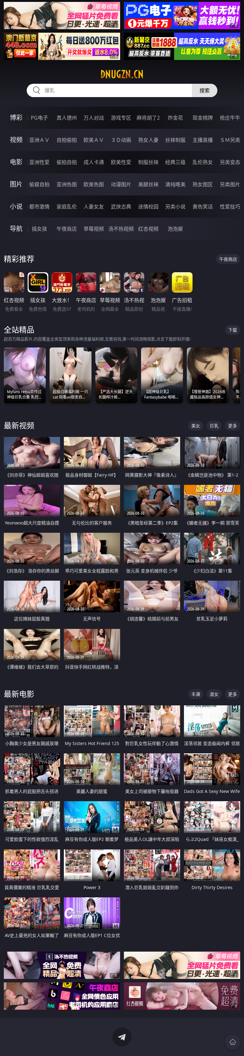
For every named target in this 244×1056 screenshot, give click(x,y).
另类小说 (175, 206)
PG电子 (39, 117)
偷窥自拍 (39, 184)
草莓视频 (94, 228)
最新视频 (19, 425)
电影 (16, 162)
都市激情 (39, 206)
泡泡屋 (175, 228)
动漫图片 (121, 184)
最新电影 (19, 694)
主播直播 (203, 139)
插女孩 (39, 228)
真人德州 (67, 117)
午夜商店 (67, 228)
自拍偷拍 (67, 139)
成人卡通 (94, 162)
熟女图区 (203, 184)
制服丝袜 (148, 162)
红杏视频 (148, 228)
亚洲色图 (67, 184)
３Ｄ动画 (121, 139)
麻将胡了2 (148, 117)
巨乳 (214, 426)
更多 (232, 426)
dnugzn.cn (122, 74)
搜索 (205, 90)
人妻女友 (94, 206)
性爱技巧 (230, 206)
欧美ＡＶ (94, 139)
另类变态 (230, 162)
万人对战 (94, 117)
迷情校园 (148, 206)
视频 (16, 139)
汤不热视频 (121, 228)
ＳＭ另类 (230, 139)
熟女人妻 (148, 139)
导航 (16, 228)
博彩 (16, 117)
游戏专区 (121, 117)
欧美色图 (94, 184)
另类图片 (230, 184)
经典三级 (175, 162)
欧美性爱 (121, 162)
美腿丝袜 (148, 184)
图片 (16, 184)
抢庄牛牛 (230, 117)
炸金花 (175, 117)
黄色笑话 (203, 206)
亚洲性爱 (39, 162)
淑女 (214, 694)
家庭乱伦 (67, 206)
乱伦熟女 (203, 162)
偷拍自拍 (67, 162)
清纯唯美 (175, 184)
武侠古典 (121, 206)
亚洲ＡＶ (39, 139)
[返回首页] (232, 1042)
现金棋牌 (203, 117)
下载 (232, 330)
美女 (195, 426)
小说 (16, 206)
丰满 (195, 694)
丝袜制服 (175, 139)
